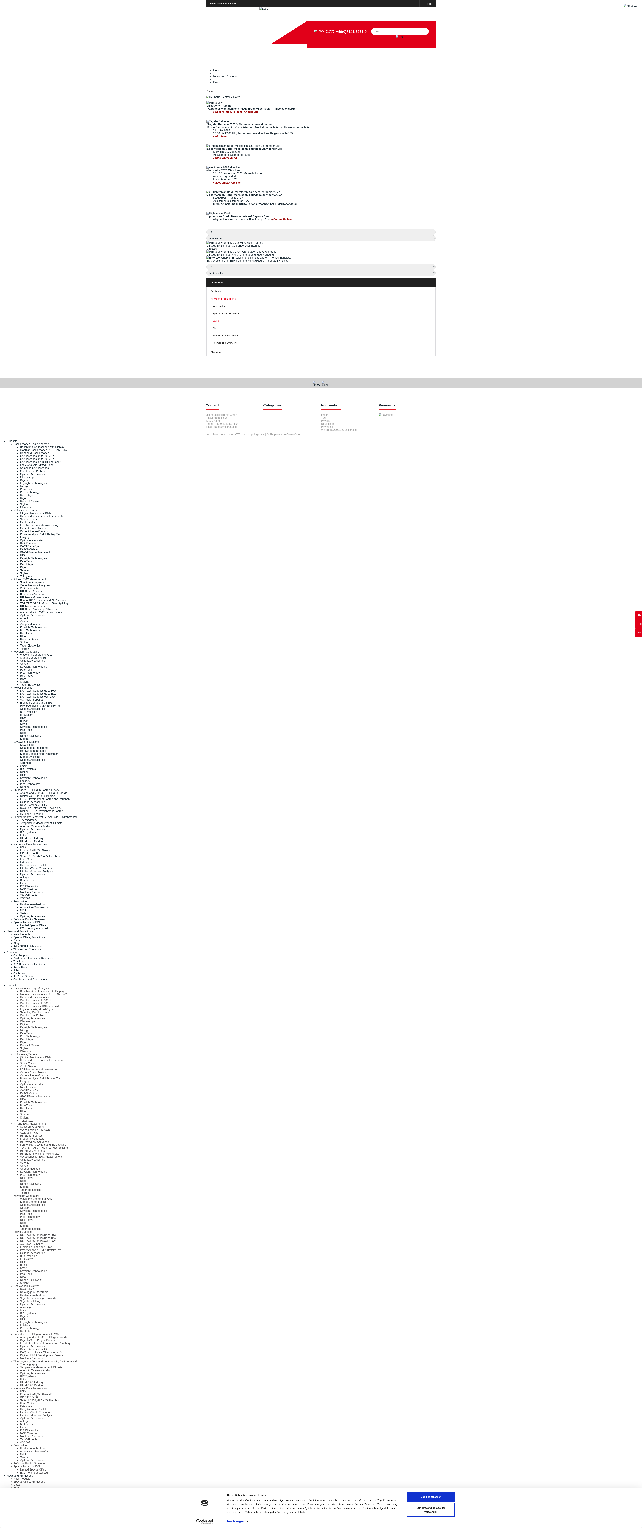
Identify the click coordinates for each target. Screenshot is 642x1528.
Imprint (325, 414)
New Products (219, 306)
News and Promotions (223, 298)
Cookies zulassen (431, 1496)
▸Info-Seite (220, 136)
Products (216, 291)
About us (216, 352)
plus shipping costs (253, 434)
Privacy (325, 420)
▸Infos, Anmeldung (225, 158)
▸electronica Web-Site (227, 182)
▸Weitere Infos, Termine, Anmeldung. (236, 111)
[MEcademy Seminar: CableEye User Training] (234, 242)
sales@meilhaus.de (225, 426)
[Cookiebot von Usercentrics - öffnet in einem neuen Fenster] (205, 1521)
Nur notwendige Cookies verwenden (430, 1509)
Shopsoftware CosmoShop (285, 434)
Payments (327, 426)
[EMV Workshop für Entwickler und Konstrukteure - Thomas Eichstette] (248, 257)
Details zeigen (235, 1521)
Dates (215, 320)
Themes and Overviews (225, 342)
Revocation (328, 423)
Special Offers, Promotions (226, 313)
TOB (324, 417)
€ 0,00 (430, 4)
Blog (214, 328)
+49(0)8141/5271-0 (351, 32)
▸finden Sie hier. (282, 219)
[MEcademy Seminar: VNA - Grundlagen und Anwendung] (241, 251)
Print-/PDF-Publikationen (225, 335)
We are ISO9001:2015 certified (339, 429)
